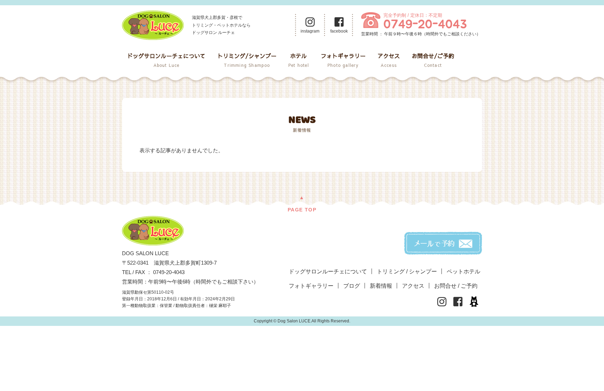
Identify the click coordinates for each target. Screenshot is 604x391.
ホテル (298, 60)
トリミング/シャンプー (246, 60)
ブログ (351, 286)
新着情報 (381, 286)
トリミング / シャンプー (407, 271)
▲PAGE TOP (302, 203)
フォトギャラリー (343, 60)
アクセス (389, 60)
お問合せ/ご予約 (433, 60)
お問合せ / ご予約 (455, 286)
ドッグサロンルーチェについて (166, 60)
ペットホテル (463, 271)
